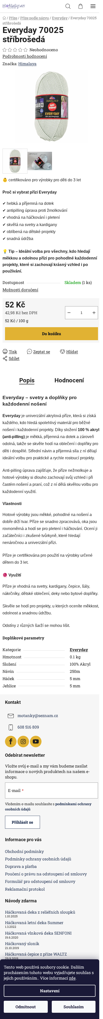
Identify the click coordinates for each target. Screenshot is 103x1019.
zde (72, 978)
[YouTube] (36, 741)
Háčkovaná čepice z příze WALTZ (36, 954)
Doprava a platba (21, 866)
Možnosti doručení (20, 289)
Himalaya (27, 63)
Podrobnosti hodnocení (24, 56)
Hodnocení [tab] (69, 380)
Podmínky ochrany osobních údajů (38, 858)
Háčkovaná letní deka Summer (34, 922)
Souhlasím (74, 1006)
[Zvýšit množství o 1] (94, 312)
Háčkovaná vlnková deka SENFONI (38, 933)
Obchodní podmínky (24, 851)
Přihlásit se (22, 822)
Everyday (79, 649)
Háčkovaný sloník (22, 943)
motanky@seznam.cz (38, 715)
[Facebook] (10, 741)
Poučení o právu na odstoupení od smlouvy (46, 873)
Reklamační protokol (25, 889)
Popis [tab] (26, 380)
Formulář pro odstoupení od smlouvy (40, 881)
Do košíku (51, 333)
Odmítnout (26, 1006)
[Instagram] (23, 741)
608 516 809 (28, 727)
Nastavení (50, 990)
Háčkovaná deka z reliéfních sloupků (40, 912)
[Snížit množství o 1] (69, 312)
